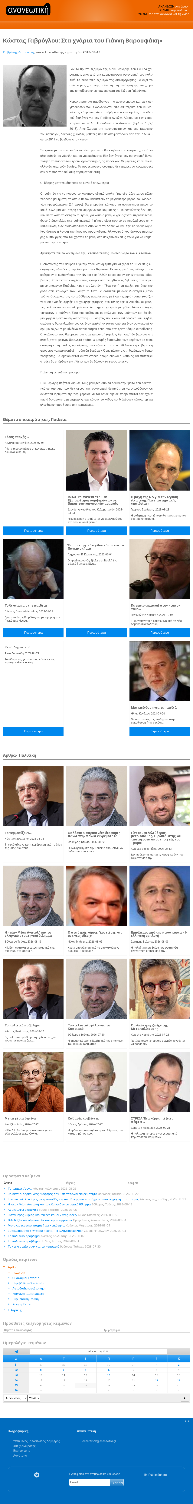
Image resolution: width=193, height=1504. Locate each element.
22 (156, 1380)
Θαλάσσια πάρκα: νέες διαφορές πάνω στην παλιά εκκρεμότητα (94, 834)
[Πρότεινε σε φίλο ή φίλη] (187, 60)
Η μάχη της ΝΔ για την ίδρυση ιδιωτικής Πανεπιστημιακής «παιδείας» (154, 500)
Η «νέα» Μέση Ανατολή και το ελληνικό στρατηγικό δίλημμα (28, 934)
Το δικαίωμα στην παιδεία (26, 605)
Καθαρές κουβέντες (83, 1118)
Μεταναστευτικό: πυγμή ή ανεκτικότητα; (59, 1225)
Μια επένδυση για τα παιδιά (154, 707)
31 (16, 1364)
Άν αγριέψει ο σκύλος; (42, 1209)
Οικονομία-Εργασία (26, 1278)
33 (16, 1375)
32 (16, 1370)
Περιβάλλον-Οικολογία (28, 1283)
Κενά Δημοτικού (17, 647)
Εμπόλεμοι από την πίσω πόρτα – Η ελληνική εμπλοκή (159, 934)
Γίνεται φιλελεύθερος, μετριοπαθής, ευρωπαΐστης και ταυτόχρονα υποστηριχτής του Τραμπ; (156, 838)
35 (16, 1385)
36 (16, 1390)
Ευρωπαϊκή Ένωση (25, 1299)
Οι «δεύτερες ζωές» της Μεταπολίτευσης (149, 1027)
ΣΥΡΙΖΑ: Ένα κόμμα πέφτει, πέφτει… (152, 1120)
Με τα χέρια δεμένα (20, 1118)
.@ (99, 1441)
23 (178, 1380)
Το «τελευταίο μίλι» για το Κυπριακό (89, 1027)
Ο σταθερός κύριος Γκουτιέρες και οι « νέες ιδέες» (95, 934)
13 (108, 1375)
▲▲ (187, 1421)
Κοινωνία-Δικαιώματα (28, 1293)
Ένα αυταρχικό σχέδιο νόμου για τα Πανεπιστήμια (96, 547)
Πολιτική (18, 1272)
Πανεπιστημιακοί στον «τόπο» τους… (155, 607)
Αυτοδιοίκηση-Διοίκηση (29, 1288)
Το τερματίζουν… (18, 833)
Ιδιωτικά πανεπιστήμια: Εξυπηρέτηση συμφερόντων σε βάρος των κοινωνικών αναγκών (93, 500)
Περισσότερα (33, 530)
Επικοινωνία (21, 1450)
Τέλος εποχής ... (17, 437)
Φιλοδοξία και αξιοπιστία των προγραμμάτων (67, 1220)
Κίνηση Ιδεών (21, 1304)
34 (16, 1380)
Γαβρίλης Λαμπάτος (18, 52)
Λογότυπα (20, 1455)
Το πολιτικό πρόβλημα (23, 1025)
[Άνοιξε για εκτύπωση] (180, 60)
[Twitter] (37, 1475)
